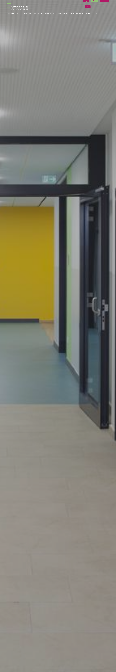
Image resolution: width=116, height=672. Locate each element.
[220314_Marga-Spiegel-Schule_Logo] (17, 6)
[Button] (88, 6)
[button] (32, 13)
